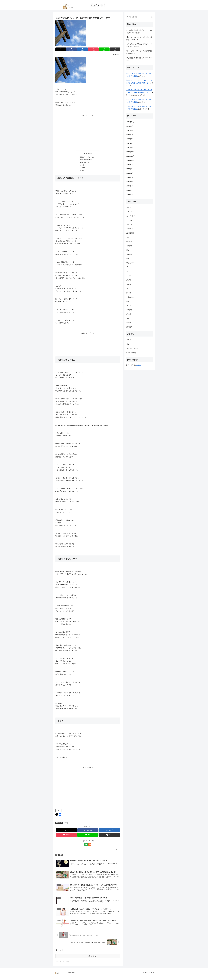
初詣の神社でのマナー (86, 162)
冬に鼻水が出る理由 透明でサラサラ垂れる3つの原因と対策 (139, 31)
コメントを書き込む (88, 956)
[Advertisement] (87, 128)
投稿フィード (130, 344)
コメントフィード (132, 348)
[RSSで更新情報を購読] (89, 844)
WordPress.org (131, 353)
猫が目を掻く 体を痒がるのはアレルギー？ (139, 59)
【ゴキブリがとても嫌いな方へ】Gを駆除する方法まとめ (139, 38)
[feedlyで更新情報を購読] (86, 844)
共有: (83, 167)
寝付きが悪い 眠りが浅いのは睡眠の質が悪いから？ (139, 52)
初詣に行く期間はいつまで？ (88, 157)
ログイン (129, 340)
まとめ (82, 165)
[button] (115, 49)
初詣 (66, 822)
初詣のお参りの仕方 (86, 159)
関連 (83, 170)
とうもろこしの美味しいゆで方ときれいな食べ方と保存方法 (139, 45)
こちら (138, 365)
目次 (85, 153)
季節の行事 (59, 822)
